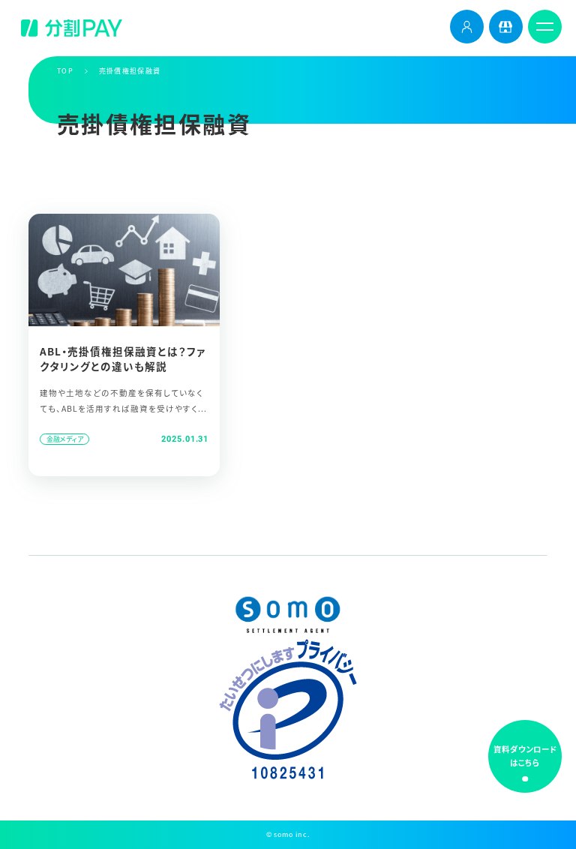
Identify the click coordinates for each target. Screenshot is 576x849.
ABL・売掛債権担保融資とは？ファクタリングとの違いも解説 (123, 359)
